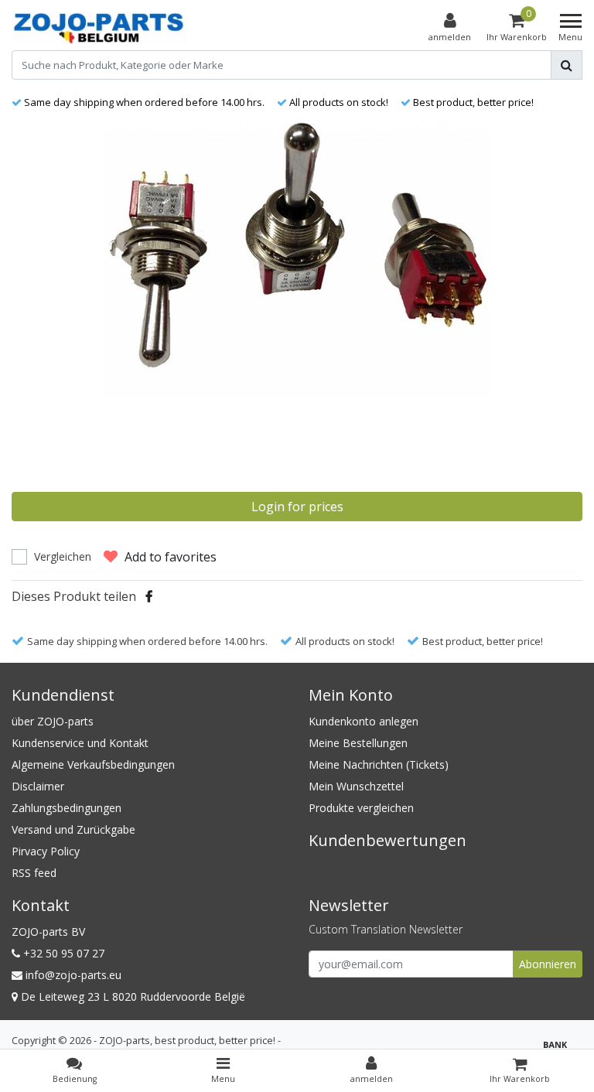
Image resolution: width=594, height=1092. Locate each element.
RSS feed (34, 872)
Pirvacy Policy (46, 851)
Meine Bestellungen (358, 742)
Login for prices (297, 506)
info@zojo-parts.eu (73, 974)
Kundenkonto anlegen (363, 721)
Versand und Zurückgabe (73, 829)
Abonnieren (547, 964)
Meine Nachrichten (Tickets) (379, 764)
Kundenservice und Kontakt (80, 742)
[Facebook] (148, 596)
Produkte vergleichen (361, 807)
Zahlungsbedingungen (66, 807)
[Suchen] (566, 65)
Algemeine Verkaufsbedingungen (93, 764)
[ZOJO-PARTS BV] (99, 28)
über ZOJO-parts (53, 721)
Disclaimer (38, 786)
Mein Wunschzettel (356, 786)
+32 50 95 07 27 (62, 953)
